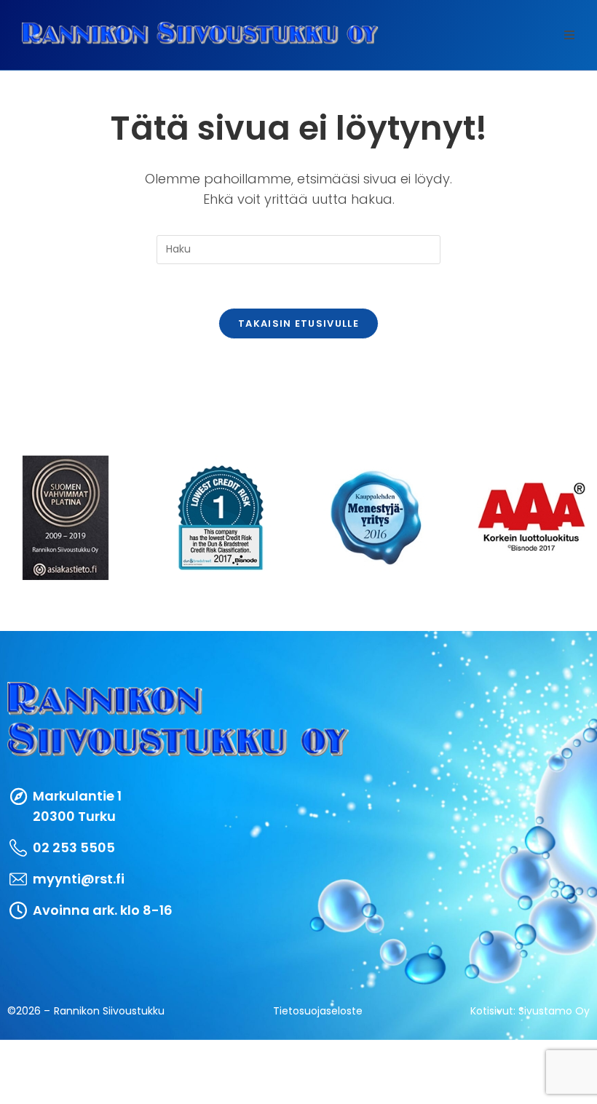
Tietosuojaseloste (318, 1011)
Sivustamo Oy (554, 1011)
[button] (569, 35)
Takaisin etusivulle (298, 323)
